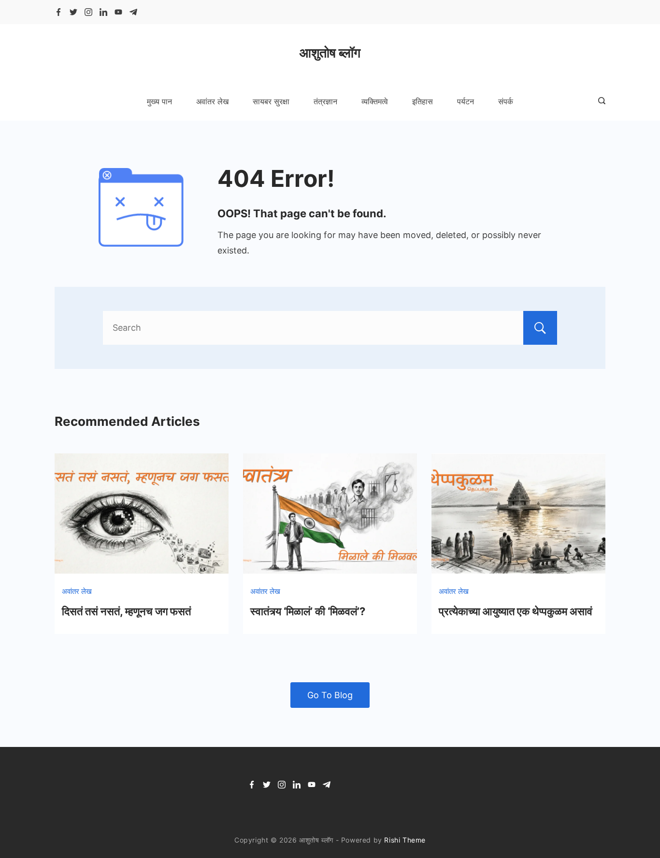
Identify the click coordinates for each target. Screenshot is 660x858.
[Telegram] (133, 12)
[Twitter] (73, 12)
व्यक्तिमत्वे (374, 101)
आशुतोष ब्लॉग (330, 53)
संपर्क (505, 101)
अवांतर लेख (212, 101)
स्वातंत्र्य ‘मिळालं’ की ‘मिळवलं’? (307, 611)
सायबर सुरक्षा (271, 101)
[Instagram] (88, 12)
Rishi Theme (405, 840)
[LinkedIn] (103, 12)
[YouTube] (118, 12)
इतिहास (422, 101)
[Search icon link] (599, 101)
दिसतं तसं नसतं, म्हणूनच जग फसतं (126, 611)
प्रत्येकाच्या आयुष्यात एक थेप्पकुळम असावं (515, 611)
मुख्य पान (159, 101)
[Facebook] (58, 12)
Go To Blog (330, 695)
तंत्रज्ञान (325, 101)
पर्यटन (465, 101)
